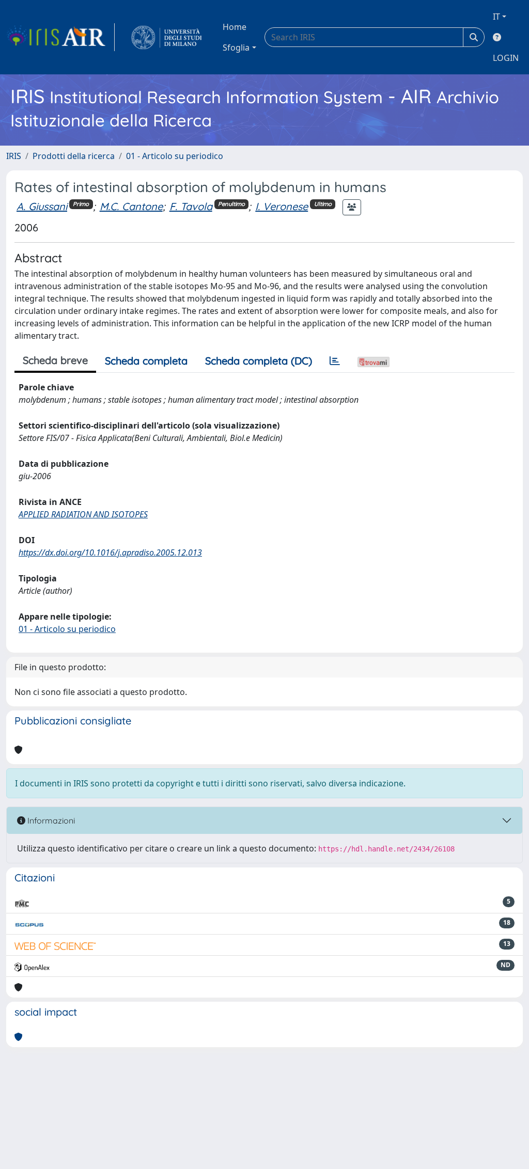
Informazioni (50, 820)
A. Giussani (42, 206)
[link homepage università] (166, 37)
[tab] (335, 361)
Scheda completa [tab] (146, 360)
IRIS (13, 156)
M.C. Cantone (131, 206)
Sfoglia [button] (236, 47)
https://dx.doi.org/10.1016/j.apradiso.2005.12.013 (110, 552)
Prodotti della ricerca (74, 156)
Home (234, 27)
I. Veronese (281, 206)
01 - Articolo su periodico (174, 156)
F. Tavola (190, 206)
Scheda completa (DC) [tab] (258, 360)
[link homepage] (60, 37)
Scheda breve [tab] (55, 360)
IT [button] (496, 16)
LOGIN (506, 58)
